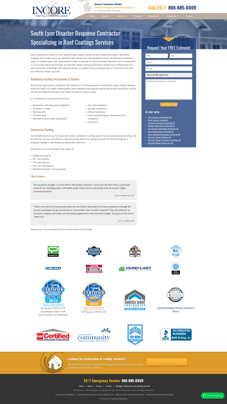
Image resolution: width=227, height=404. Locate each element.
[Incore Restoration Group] (51, 17)
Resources (153, 16)
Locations (171, 16)
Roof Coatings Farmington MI (160, 117)
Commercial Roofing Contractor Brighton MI (95, 394)
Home (92, 16)
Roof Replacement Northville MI (160, 132)
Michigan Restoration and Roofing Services (132, 386)
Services (121, 16)
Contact (189, 16)
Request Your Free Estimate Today (166, 362)
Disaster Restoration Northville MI (161, 126)
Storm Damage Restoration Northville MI (164, 135)
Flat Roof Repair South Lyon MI (160, 143)
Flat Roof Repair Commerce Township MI (164, 140)
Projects (138, 16)
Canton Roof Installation (65, 394)
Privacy (99, 386)
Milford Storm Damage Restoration (130, 394)
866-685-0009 (182, 7)
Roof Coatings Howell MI (158, 120)
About (105, 16)
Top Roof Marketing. (119, 399)
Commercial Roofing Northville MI (161, 123)
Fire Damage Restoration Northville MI (163, 129)
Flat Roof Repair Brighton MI (159, 137)
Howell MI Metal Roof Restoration (160, 394)
